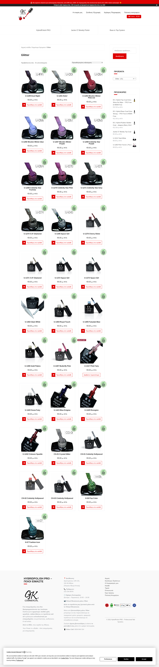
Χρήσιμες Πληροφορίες (112, 12)
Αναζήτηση (120, 56)
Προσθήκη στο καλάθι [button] (34, 105)
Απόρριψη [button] (125, 3)
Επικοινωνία (109, 590)
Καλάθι (107, 586)
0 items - (135, 16)
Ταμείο (107, 588)
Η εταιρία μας (77, 12)
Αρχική (107, 578)
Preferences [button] (19, 660)
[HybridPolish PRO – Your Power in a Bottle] (26, 14)
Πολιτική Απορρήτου (112, 595)
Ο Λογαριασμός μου (111, 583)
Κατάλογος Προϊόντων (112, 581)
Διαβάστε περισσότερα (91, 375)
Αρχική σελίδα (26, 47)
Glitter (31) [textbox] (124, 79)
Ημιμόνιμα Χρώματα (38, 47)
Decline (126, 659)
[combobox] (124, 78)
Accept (144, 659)
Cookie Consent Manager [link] (14, 652)
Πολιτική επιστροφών (132, 12)
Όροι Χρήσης (109, 593)
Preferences (108, 659)
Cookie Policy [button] (65, 658)
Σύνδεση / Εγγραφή (93, 12)
